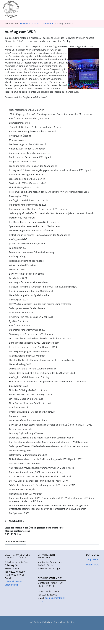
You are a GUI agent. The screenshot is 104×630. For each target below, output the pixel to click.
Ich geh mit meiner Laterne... (23, 161)
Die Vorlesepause (18, 416)
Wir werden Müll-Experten (22, 265)
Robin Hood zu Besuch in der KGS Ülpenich (31, 157)
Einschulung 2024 (18, 278)
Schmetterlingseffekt (19, 122)
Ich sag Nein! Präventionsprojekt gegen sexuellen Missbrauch (40, 476)
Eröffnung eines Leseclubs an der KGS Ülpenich (33, 165)
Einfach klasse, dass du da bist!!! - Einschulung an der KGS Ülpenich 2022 (46, 459)
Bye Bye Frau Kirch (18, 321)
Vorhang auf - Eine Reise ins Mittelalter (28, 282)
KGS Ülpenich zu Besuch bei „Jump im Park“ (31, 118)
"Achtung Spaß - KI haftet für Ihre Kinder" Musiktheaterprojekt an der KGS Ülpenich (51, 213)
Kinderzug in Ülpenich (20, 135)
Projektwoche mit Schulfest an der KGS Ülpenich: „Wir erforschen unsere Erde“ (49, 191)
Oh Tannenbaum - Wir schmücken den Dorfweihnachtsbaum (40, 338)
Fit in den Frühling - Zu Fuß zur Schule (28, 390)
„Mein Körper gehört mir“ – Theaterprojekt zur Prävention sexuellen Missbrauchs (50, 114)
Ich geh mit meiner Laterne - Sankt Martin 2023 (33, 347)
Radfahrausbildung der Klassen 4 (26, 174)
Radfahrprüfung (17, 256)
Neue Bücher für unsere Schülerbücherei (30, 403)
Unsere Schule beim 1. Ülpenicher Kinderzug (32, 411)
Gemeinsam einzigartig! (21, 429)
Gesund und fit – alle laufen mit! (25, 463)
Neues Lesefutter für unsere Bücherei (28, 420)
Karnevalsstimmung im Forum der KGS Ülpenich (33, 131)
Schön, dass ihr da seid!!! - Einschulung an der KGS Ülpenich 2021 (42, 485)
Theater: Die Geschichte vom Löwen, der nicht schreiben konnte (41, 360)
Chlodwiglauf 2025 (18, 196)
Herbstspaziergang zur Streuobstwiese (29, 351)
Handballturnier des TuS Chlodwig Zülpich (30, 394)
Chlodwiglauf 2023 (18, 385)
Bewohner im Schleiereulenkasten (26, 273)
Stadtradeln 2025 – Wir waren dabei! (27, 183)
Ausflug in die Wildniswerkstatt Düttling (29, 200)
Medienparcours (17, 140)
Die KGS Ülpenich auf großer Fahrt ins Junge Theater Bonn (38, 480)
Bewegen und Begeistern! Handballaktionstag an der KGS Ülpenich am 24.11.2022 (50, 424)
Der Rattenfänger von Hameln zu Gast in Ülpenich (34, 222)
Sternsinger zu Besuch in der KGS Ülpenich (31, 334)
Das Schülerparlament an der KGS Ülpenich (31, 291)
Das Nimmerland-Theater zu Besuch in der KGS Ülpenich (38, 209)
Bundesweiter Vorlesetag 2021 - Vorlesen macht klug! (36, 472)
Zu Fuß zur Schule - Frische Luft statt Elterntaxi (32, 368)
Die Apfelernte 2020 (19, 513)
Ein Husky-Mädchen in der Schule (26, 398)
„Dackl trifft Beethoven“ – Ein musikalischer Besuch (35, 127)
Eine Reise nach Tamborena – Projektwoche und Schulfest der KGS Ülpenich (47, 381)
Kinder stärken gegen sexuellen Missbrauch (31, 316)
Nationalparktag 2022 (20, 450)
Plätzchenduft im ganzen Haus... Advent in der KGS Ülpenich (39, 234)
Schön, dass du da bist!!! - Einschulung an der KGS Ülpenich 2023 (42, 372)
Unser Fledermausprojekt (22, 489)
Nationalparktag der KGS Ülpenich (26, 109)
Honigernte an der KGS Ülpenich (25, 493)
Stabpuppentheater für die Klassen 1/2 (29, 308)
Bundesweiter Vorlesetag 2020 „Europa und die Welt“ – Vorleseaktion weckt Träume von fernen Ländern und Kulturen (51, 500)
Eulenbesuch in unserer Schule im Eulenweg (31, 252)
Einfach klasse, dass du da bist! (24, 187)
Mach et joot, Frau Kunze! (22, 217)
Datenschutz (92, 564)
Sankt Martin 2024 (18, 247)
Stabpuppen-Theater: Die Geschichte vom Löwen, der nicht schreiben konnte (48, 446)
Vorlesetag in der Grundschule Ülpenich (29, 153)
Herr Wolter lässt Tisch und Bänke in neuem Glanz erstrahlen (40, 303)
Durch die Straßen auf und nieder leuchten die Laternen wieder (41, 437)
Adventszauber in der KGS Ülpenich (27, 148)
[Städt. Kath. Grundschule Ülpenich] (11, 8)
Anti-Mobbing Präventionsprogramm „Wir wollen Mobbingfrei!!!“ (41, 467)
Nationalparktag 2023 (20, 364)
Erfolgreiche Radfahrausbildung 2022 (28, 454)
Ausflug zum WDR (18, 239)
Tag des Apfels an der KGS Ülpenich (27, 355)
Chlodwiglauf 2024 (18, 299)
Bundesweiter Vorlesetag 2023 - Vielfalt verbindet (34, 342)
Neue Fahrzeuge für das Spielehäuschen (29, 295)
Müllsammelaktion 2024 (21, 312)
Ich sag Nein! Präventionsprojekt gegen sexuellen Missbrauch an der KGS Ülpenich (51, 170)
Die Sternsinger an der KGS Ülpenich (27, 144)
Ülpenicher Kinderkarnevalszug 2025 (27, 204)
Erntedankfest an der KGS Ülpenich (27, 178)
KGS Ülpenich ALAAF (19, 325)
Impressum (93, 559)
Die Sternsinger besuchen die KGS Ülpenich (31, 230)
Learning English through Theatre (26, 433)
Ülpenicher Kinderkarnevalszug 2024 (27, 329)
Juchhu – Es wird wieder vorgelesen (27, 243)
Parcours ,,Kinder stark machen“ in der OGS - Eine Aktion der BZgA (43, 286)
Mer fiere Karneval (18, 407)
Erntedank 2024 (17, 269)
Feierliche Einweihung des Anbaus (26, 260)
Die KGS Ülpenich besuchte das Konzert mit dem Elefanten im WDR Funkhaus (48, 441)
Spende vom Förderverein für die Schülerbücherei (34, 226)
